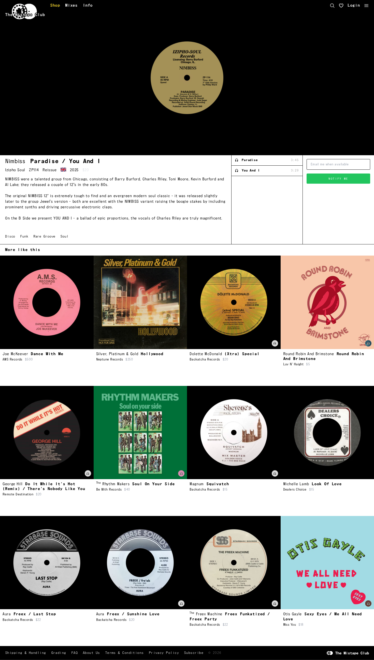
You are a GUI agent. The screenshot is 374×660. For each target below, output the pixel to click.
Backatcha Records (205, 359)
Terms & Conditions (124, 653)
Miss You (289, 624)
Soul (64, 236)
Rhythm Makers (113, 484)
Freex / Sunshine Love (133, 614)
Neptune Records (109, 359)
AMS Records (12, 359)
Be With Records (109, 489)
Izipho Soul (15, 170)
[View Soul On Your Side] (140, 432)
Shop (55, 6)
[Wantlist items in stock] (341, 5)
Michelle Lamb (296, 484)
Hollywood (152, 354)
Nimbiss (15, 161)
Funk (24, 236)
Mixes (71, 6)
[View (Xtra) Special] (234, 302)
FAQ (74, 653)
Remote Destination (18, 494)
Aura (7, 614)
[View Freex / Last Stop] (47, 562)
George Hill (13, 484)
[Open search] (332, 5)
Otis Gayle (292, 614)
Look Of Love (327, 484)
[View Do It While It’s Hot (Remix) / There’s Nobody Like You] (47, 432)
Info (88, 6)
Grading (58, 653)
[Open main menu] (366, 5)
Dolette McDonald (206, 354)
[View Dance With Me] (47, 302)
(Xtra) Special (242, 354)
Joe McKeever (15, 354)
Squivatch (217, 484)
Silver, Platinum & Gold (117, 354)
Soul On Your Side (153, 484)
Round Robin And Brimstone (308, 354)
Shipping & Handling (25, 653)
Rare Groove (44, 236)
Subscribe (193, 653)
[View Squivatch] (234, 432)
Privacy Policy (164, 653)
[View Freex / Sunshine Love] (140, 562)
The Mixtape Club (25, 15)
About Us (91, 653)
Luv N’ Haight (293, 364)
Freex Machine (206, 614)
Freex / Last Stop (34, 614)
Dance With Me (47, 354)
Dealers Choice (295, 489)
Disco (10, 236)
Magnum (197, 484)
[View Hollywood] (140, 302)
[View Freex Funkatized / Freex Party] (234, 562)
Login (354, 6)
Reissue (49, 170)
